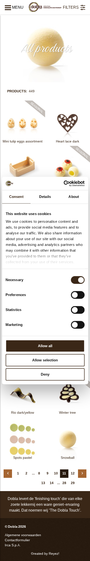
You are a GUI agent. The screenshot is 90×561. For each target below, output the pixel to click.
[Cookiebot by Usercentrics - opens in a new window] (64, 183)
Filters (71, 7)
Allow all (45, 346)
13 (43, 483)
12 (73, 473)
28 (64, 483)
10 (56, 473)
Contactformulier (17, 540)
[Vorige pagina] (8, 473)
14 (52, 483)
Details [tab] (45, 197)
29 (73, 483)
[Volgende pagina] (82, 473)
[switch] (77, 295)
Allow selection (45, 360)
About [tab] (73, 197)
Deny (45, 374)
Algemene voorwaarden (23, 535)
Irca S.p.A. (13, 545)
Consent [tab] (16, 197)
